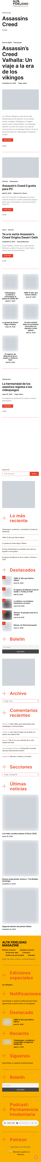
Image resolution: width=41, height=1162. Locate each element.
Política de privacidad (15, 955)
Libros (4, 230)
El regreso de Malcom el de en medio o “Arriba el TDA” (10, 357)
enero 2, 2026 (18, 628)
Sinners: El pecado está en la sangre (26, 614)
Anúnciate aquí (12, 952)
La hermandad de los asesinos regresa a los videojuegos (17, 387)
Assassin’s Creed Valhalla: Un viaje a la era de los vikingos (18, 63)
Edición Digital (7, 42)
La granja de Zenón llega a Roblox (10, 323)
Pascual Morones (23, 242)
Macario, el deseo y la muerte (20, 756)
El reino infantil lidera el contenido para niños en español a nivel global (30, 326)
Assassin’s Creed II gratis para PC (19, 187)
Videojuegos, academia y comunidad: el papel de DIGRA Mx (10, 296)
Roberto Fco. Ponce (20, 193)
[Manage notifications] (36, 1157)
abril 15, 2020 (6, 193)
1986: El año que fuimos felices (31, 294)
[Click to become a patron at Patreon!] (20, 1153)
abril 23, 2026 (30, 332)
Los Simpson (7, 985)
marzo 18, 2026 (19, 617)
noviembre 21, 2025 (9, 884)
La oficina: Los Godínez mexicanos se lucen (23, 602)
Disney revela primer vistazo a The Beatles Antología (20, 880)
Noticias (5, 181)
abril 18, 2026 (10, 362)
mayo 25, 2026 (10, 327)
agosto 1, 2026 (10, 301)
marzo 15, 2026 (7, 836)
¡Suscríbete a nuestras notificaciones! (17, 1063)
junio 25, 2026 (31, 297)
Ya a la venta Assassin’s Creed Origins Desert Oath (20, 235)
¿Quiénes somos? (27, 950)
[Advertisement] (20, 443)
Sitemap (31, 955)
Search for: (6, 470)
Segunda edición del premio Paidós (16, 926)
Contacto (26, 952)
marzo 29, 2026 (19, 606)
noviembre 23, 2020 (9, 83)
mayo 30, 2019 (7, 394)
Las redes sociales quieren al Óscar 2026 (19, 833)
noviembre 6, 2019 (8, 242)
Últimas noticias (9, 950)
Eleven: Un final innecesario (25, 625)
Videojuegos (17, 42)
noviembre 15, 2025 (9, 929)
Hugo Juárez (22, 83)
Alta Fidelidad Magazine (14, 944)
